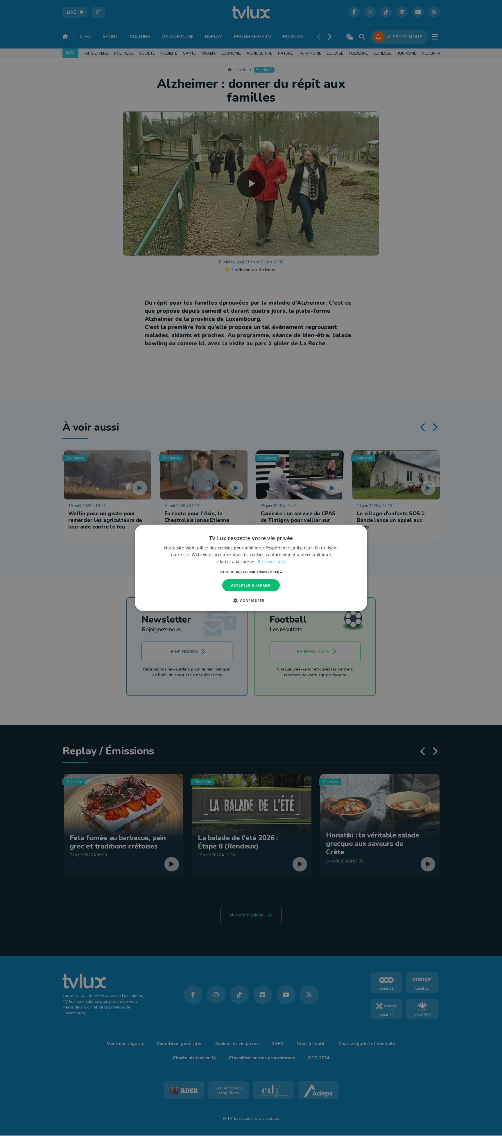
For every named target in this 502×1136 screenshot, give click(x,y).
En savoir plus (272, 561)
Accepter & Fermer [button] (251, 585)
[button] (251, 571)
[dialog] (251, 568)
